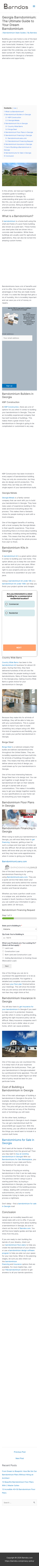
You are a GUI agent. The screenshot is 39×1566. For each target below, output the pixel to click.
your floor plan (16, 984)
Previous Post (20, 1452)
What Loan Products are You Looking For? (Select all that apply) (19, 944)
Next (7, 966)
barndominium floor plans (15, 1245)
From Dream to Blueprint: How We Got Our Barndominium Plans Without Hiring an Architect (19, 1474)
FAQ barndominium (13, 1270)
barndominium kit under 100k (14, 584)
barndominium (9, 221)
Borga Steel (7, 747)
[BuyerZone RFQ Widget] (19, 623)
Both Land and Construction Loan (18, 955)
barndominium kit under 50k (20, 581)
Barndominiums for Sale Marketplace (17, 1159)
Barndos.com (25, 1228)
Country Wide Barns (10, 662)
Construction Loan (12, 951)
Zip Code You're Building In (13, 934)
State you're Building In (12, 926)
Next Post (20, 1458)
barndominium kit (11, 556)
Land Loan (9, 948)
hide (15, 108)
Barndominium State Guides (14, 33)
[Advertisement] (19, 82)
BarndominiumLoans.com (14, 861)
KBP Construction (11, 407)
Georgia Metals (8, 498)
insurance (18, 1264)
